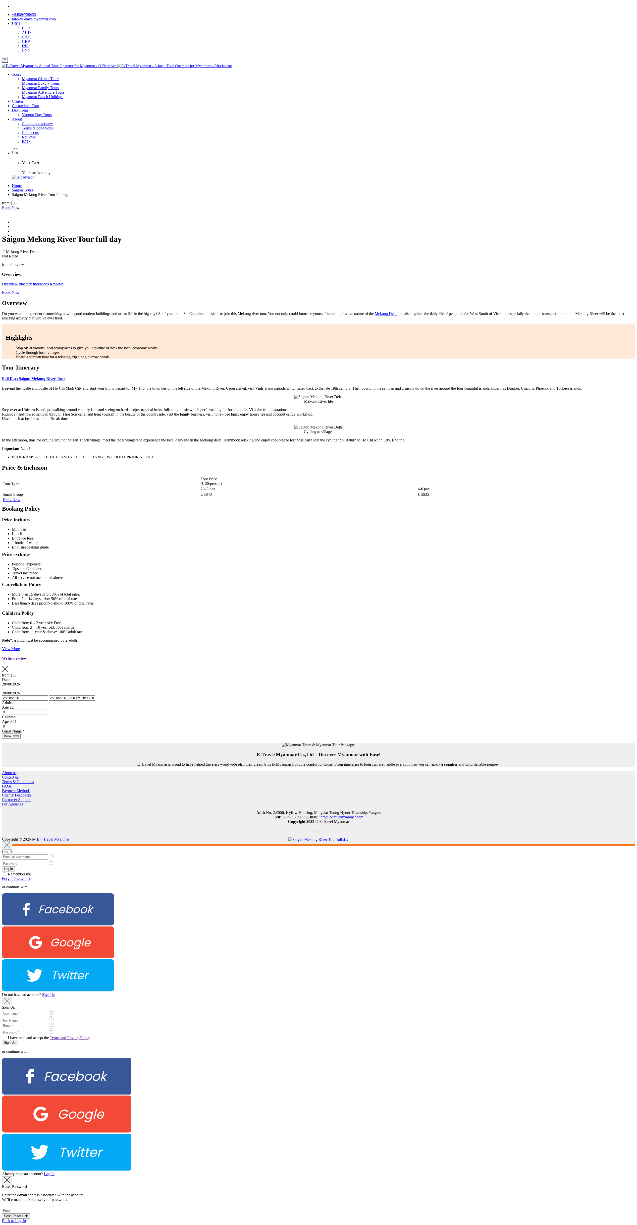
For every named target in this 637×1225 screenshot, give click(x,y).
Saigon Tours (22, 190)
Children (9, 717)
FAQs (26, 141)
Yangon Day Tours (37, 115)
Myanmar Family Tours (40, 88)
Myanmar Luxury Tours (41, 83)
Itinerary (25, 284)
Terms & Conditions (18, 782)
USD (16, 23)
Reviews (29, 137)
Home (17, 186)
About (17, 119)
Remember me (19, 874)
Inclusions (41, 284)
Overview (10, 284)
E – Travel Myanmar (53, 839)
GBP (26, 41)
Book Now (11, 207)
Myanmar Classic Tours (40, 79)
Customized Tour (25, 106)
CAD (26, 37)
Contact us (30, 132)
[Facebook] (58, 924)
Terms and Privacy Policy (70, 1038)
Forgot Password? (16, 878)
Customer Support (16, 799)
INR (25, 46)
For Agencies (12, 804)
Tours (16, 74)
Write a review (14, 658)
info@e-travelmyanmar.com (34, 19)
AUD (26, 32)
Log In (49, 1174)
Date (5, 679)
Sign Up (48, 994)
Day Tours (20, 110)
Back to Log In (14, 1221)
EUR (26, 28)
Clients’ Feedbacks (17, 795)
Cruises (18, 101)
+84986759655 (24, 14)
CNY (26, 50)
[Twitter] (58, 990)
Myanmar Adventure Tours (43, 92)
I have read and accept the (48, 1038)
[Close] (7, 846)
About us (9, 773)
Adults (7, 703)
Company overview (37, 124)
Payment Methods (16, 791)
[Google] (58, 957)
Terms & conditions (37, 128)
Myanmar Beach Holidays (42, 97)
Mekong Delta (386, 313)
